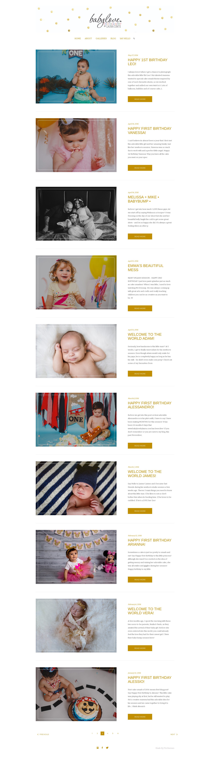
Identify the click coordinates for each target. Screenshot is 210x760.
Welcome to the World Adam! (145, 336)
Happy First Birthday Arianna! (149, 542)
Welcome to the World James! (145, 473)
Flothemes (169, 748)
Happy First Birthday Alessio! (149, 679)
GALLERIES (101, 38)
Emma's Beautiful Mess (145, 268)
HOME (78, 38)
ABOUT (88, 38)
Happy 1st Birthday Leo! (147, 62)
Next (172, 734)
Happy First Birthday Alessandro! (149, 405)
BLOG (113, 38)
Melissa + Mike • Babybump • (143, 199)
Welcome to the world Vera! (145, 611)
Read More (140, 99)
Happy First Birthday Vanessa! (149, 130)
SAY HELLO (125, 38)
